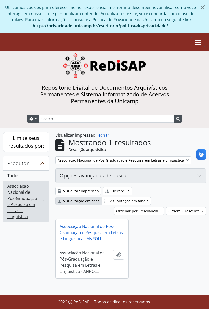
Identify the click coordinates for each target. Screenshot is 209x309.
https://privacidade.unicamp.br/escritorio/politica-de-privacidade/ (100, 26)
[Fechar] (203, 7)
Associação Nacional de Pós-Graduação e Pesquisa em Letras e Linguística (26, 201)
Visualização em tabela (129, 201)
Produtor (18, 163)
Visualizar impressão (80, 191)
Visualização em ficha (81, 201)
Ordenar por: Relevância (137, 211)
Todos (13, 175)
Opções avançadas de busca (93, 175)
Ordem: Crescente (184, 211)
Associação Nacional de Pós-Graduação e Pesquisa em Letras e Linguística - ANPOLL (91, 232)
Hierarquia (120, 191)
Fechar (102, 135)
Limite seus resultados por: (26, 142)
